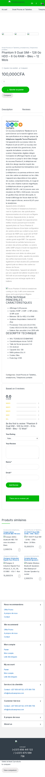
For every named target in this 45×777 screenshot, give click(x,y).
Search (32, 3)
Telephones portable (24, 378)
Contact (7, 617)
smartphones (24, 48)
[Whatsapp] (16, 125)
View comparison (10, 770)
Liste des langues (10, 657)
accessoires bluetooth (31, 556)
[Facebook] (8, 125)
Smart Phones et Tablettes (22, 9)
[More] (20, 125)
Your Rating (10, 434)
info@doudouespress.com (14, 693)
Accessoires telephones (11, 530)
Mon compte (9, 653)
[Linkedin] (12, 125)
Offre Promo (8, 610)
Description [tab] (7, 109)
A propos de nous (11, 613)
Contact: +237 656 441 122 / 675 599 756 (19, 689)
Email (9, 473)
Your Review (11, 444)
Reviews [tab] (26, 109)
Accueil (4, 9)
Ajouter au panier (16, 90)
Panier (6, 650)
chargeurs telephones (10, 556)
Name (9, 462)
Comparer (24, 68)
